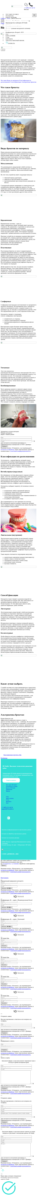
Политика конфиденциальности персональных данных (16, 829)
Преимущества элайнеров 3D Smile (16, 23)
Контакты (8, 801)
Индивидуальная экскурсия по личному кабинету (17, 29)
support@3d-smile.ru (8, 809)
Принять (3, 865)
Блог (7, 803)
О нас (7, 800)
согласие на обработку (7, 449)
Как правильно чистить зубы (12, 755)
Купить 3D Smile (10, 788)
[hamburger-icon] (34, 15)
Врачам (8, 791)
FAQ (7, 796)
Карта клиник (10, 798)
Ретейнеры (4, 758)
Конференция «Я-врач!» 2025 (15, 32)
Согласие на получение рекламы (10, 838)
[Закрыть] (1, 937)
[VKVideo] (8, 822)
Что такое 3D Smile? (11, 785)
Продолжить (4, 878)
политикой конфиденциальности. (20, 451)
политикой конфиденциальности (20, 872)
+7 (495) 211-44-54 (7, 807)
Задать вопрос (11, 780)
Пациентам (9, 789)
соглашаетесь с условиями (11, 863)
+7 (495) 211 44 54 (29, 8)
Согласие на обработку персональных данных (14, 833)
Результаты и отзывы (11, 786)
